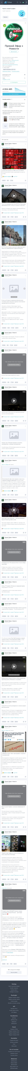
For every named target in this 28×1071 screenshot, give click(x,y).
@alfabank (4, 960)
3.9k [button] (17, 879)
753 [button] (12, 180)
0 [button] (8, 180)
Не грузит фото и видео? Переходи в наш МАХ (13, 213)
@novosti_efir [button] (14, 51)
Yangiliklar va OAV (6, 79)
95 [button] (11, 963)
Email (14, 1044)
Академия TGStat (14, 1029)
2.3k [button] (12, 598)
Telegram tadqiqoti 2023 (14, 1034)
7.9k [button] (17, 827)
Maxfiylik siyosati (14, 1053)
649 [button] (12, 721)
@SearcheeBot (14, 1062)
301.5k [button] (4, 420)
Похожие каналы (15, 71)
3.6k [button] (17, 455)
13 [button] (9, 327)
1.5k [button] (17, 270)
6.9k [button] (17, 532)
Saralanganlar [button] (15, 82)
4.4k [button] (16, 345)
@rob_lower (12, 61)
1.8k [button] (12, 577)
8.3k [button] (17, 696)
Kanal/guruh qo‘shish (14, 991)
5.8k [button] (17, 420)
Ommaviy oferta (14, 1055)
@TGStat (14, 1018)
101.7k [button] (4, 216)
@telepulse (14, 1021)
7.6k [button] (17, 648)
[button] (23, 2)
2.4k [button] (12, 420)
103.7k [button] (4, 270)
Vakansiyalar (14, 1046)
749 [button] (12, 776)
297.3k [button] (4, 827)
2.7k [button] (17, 598)
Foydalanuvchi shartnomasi (14, 1051)
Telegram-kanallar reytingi (14, 997)
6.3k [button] (15, 963)
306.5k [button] (4, 616)
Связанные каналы (7, 71)
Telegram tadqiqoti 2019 (14, 1031)
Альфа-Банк (4, 888)
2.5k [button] (13, 327)
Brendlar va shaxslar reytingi (14, 1003)
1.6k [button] (12, 345)
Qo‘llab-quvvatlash (14, 1042)
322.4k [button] (4, 648)
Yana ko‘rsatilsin (14, 972)
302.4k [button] (4, 721)
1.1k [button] (12, 616)
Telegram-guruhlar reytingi (14, 999)
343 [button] (12, 216)
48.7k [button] (4, 180)
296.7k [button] (4, 776)
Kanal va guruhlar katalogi (14, 986)
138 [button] (12, 270)
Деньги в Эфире (5, 147)
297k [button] (4, 963)
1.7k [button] (12, 648)
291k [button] (4, 345)
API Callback (14, 1012)
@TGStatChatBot (14, 1068)
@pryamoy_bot (15, 60)
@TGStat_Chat (14, 1019)
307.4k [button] (4, 577)
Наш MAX (15, 176)
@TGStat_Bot (14, 1061)
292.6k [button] (4, 494)
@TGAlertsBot (14, 1064)
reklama (25, 18)
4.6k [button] (17, 721)
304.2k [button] (4, 598)
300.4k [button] (4, 532)
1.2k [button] (12, 494)
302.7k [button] (4, 455)
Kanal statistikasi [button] (15, 94)
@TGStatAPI (14, 1023)
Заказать (5, 17)
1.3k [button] (17, 216)
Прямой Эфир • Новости (11, 143)
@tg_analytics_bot (14, 1066)
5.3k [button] (17, 616)
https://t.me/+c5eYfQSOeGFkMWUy (10, 64)
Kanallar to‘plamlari (14, 988)
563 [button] (12, 455)
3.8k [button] (17, 382)
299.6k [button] (4, 696)
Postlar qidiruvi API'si (14, 1010)
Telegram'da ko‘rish (14, 364)
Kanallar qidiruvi (14, 990)
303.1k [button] (4, 382)
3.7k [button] (17, 327)
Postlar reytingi (14, 1001)
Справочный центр (14, 1040)
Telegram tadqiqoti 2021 (14, 1033)
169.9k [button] (4, 327)
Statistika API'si (14, 1008)
